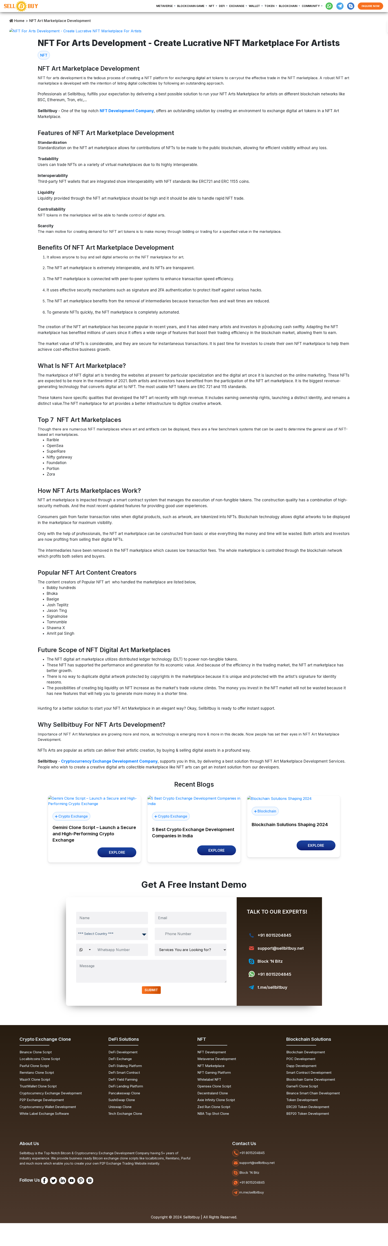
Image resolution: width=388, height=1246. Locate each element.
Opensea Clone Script (214, 1086)
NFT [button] (212, 6)
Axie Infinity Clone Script (216, 1100)
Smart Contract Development (308, 1072)
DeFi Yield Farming (122, 1079)
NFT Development (211, 1052)
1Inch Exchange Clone (125, 1113)
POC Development (300, 1059)
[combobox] (112, 934)
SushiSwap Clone (121, 1100)
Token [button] (270, 6)
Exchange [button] (237, 6)
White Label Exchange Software (44, 1113)
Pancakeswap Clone (124, 1093)
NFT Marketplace (211, 1066)
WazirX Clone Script (35, 1079)
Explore (117, 852)
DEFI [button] (222, 6)
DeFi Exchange (120, 1059)
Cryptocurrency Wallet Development (48, 1107)
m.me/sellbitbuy (251, 1192)
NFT (43, 55)
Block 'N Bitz (270, 961)
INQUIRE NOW (370, 6)
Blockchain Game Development (310, 1079)
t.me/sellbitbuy (272, 987)
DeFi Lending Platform (125, 1086)
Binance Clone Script (36, 1052)
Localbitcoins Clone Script (40, 1059)
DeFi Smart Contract (124, 1072)
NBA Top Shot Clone (213, 1113)
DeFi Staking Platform (125, 1066)
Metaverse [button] (164, 6)
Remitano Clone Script (37, 1072)
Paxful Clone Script (34, 1066)
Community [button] (311, 6)
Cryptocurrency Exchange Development (51, 1093)
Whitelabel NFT (209, 1079)
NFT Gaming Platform (214, 1072)
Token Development (302, 1100)
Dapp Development (301, 1066)
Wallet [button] (255, 6)
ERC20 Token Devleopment (307, 1107)
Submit (151, 990)
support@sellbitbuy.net (281, 948)
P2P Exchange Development (42, 1100)
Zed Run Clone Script (213, 1107)
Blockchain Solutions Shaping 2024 (290, 824)
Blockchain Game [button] (191, 6)
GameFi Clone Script (302, 1086)
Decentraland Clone (212, 1093)
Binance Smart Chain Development (313, 1093)
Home (18, 20)
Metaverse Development (216, 1059)
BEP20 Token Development (307, 1113)
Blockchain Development (305, 1052)
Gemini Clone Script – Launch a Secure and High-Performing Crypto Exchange (94, 834)
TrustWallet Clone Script (38, 1086)
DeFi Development (122, 1052)
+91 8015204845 (274, 935)
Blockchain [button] (288, 6)
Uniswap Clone (120, 1107)
